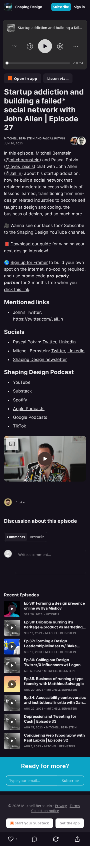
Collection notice (45, 810)
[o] (45, 459)
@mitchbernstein (23, 159)
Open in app (25, 78)
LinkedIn (67, 341)
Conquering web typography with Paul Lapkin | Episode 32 (54, 738)
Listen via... (57, 78)
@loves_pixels (20, 166)
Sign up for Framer (29, 262)
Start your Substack (32, 823)
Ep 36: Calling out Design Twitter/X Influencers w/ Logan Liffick (52, 662)
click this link (16, 289)
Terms (75, 805)
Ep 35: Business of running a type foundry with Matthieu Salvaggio (54, 681)
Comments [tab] (16, 537)
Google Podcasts (30, 417)
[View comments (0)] (34, 839)
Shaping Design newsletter (40, 359)
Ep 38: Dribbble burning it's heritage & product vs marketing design (53, 625)
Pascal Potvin (53, 138)
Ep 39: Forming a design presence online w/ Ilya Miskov (54, 606)
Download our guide (30, 243)
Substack (22, 391)
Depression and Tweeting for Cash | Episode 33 (50, 719)
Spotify (20, 399)
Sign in (79, 7)
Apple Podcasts (28, 408)
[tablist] (25, 537)
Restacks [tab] (37, 537)
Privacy (61, 805)
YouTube (21, 382)
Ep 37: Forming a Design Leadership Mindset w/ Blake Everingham (50, 644)
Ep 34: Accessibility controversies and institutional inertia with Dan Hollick (55, 700)
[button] (14, 46)
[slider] (38, 63)
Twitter (49, 341)
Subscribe (61, 7)
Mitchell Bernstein (19, 138)
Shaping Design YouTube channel (50, 232)
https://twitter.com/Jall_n (38, 319)
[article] (45, 609)
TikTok (19, 425)
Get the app (70, 823)
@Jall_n (13, 173)
